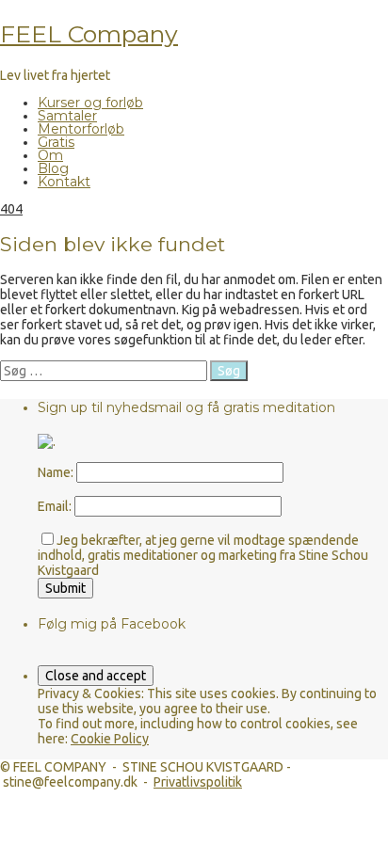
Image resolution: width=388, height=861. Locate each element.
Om (50, 155)
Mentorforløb (81, 128)
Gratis (56, 142)
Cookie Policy (110, 738)
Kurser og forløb (90, 102)
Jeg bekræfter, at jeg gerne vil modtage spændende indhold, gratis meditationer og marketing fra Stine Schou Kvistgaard (203, 555)
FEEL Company (89, 34)
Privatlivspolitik (198, 781)
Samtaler (67, 115)
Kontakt (64, 181)
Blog (53, 168)
